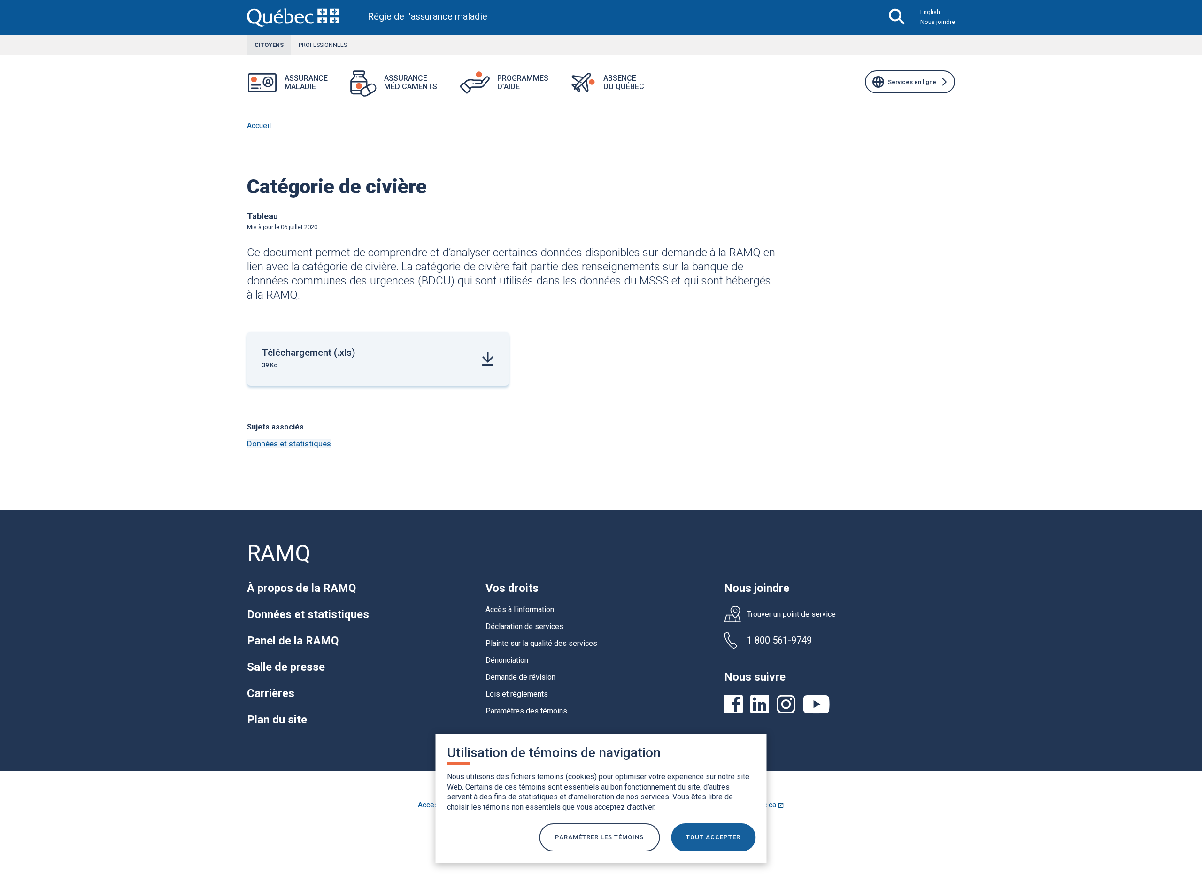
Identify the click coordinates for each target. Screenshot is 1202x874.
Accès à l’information (519, 609)
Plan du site (277, 719)
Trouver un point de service (791, 614)
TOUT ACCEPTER (713, 837)
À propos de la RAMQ (301, 588)
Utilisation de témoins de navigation (554, 752)
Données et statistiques (289, 443)
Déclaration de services (524, 626)
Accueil (259, 125)
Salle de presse (286, 667)
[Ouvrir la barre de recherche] (897, 17)
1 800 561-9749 (779, 640)
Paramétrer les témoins (599, 837)
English (930, 11)
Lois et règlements (516, 694)
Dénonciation (506, 660)
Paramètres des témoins (526, 710)
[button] (339, 88)
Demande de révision (520, 677)
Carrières (270, 693)
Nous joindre (937, 21)
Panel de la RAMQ (293, 640)
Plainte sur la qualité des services (541, 643)
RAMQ (278, 553)
